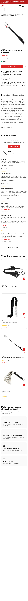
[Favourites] (20, 6)
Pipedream (3, 49)
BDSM (6, 14)
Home (2, 14)
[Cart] (26, 6)
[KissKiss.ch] (6, 6)
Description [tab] (5, 95)
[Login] (23, 6)
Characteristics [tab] (18, 95)
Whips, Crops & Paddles (14, 14)
